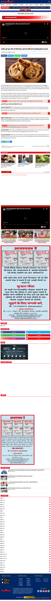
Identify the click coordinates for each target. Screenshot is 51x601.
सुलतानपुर (26, 567)
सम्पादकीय (4, 325)
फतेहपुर (26, 528)
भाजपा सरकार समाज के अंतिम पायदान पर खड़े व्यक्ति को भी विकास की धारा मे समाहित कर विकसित (42, 241)
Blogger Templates (9, 600)
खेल (27, 4)
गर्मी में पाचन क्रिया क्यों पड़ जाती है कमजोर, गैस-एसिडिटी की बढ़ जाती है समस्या (25, 101)
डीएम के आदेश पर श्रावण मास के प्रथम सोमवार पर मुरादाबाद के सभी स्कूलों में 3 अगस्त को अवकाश (26, 470)
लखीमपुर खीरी (26, 554)
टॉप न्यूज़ (20, 579)
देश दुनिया (21, 585)
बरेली (26, 530)
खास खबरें (29, 585)
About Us (38, 579)
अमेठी (26, 498)
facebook (14, 332)
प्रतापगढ (26, 524)
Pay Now (45, 17)
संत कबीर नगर (26, 558)
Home (2, 46)
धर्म (32, 4)
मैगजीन (28, 579)
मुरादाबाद (26, 545)
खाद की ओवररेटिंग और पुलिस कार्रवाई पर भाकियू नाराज (25, 241)
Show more (48, 152)
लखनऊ (26, 552)
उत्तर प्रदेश (9, 4)
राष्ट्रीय (3, 4)
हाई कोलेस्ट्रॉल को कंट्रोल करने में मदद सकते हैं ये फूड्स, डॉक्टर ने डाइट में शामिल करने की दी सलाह (42, 164)
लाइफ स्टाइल (26, 556)
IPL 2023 (20, 581)
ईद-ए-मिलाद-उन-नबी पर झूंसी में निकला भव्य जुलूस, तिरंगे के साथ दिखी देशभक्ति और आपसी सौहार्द (9, 241)
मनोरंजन (21, 4)
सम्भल (26, 562)
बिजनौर (26, 537)
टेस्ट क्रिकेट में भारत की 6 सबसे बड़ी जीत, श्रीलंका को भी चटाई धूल (20, 476)
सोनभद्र (26, 569)
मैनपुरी (26, 547)
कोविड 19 (28, 583)
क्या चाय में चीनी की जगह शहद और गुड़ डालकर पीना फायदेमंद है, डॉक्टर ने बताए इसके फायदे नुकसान (8, 164)
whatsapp (14, 335)
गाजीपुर (26, 513)
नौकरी (26, 519)
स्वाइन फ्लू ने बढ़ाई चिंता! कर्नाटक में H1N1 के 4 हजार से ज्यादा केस (25, 164)
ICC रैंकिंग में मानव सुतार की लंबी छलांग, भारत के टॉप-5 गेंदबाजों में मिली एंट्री (22, 482)
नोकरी (42, 4)
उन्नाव (26, 504)
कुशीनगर (26, 508)
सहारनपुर (26, 565)
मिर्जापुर (26, 543)
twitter (39, 332)
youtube (39, 338)
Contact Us (46, 579)
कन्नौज (26, 506)
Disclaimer (46, 581)
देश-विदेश (15, 4)
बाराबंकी (26, 534)
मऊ (26, 539)
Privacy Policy (39, 581)
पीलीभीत (26, 521)
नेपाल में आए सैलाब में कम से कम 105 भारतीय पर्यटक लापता (19, 488)
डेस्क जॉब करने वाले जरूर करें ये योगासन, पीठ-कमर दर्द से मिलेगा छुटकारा (24, 113)
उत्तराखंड (26, 502)
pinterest (39, 335)
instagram (14, 338)
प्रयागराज (26, 526)
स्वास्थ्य (37, 4)
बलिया (26, 532)
